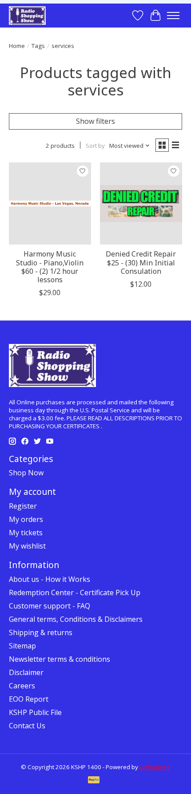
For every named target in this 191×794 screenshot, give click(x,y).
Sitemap (22, 646)
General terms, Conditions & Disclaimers (76, 619)
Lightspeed (154, 767)
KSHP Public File (35, 712)
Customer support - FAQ (49, 606)
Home (17, 46)
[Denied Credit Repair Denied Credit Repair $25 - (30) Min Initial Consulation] (141, 203)
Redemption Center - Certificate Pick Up (74, 592)
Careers (22, 686)
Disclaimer (26, 672)
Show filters (95, 121)
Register (23, 506)
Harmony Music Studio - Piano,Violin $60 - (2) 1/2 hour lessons (50, 266)
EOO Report (28, 699)
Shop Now (26, 473)
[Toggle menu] (173, 15)
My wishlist (27, 546)
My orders (26, 519)
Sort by (95, 146)
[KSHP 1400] (27, 15)
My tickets (26, 532)
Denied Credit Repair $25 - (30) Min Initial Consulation (141, 262)
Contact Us (27, 726)
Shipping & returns (40, 632)
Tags (38, 46)
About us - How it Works (49, 579)
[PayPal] (93, 780)
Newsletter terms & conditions (59, 659)
